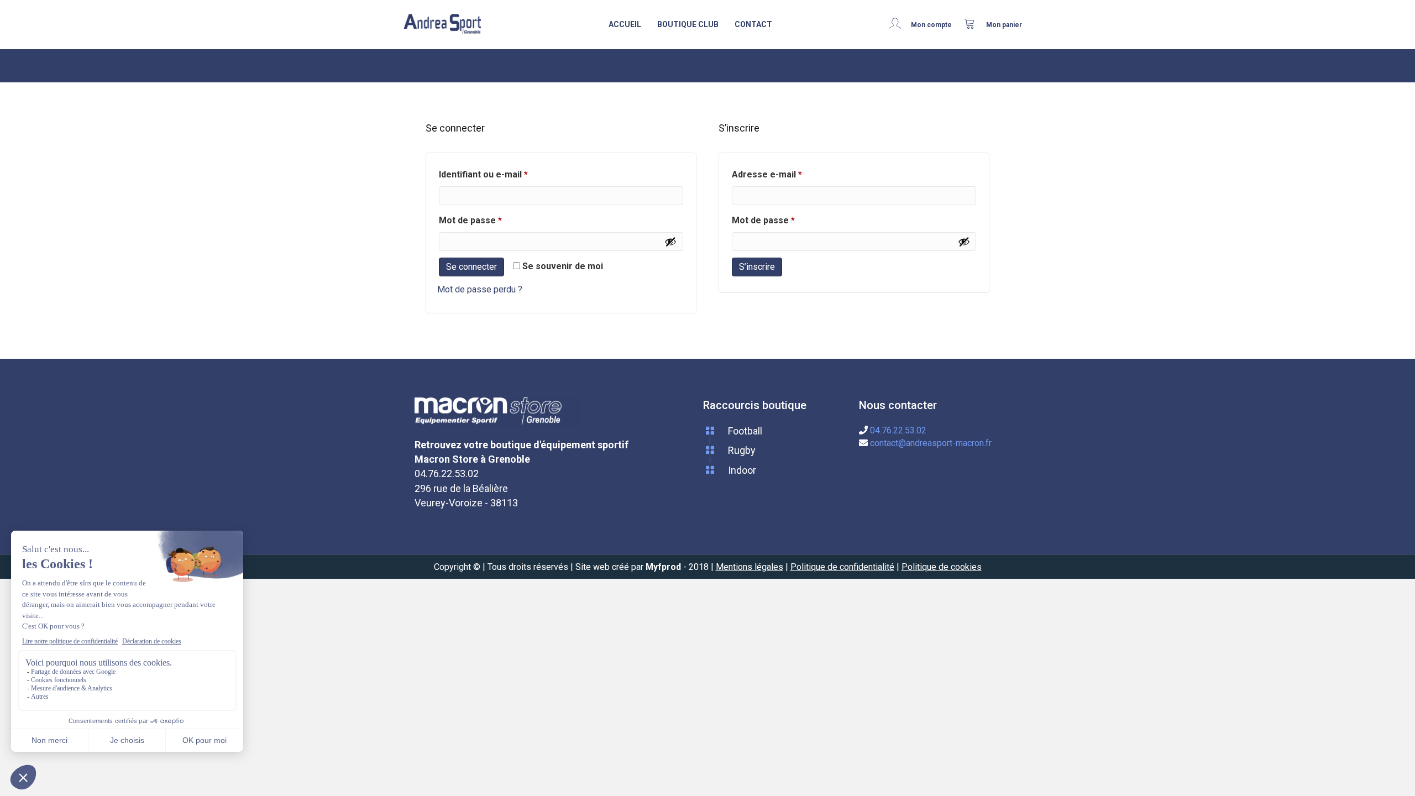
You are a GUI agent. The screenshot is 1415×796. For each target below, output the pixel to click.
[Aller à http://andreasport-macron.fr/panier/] (993, 24)
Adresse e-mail (790, 174)
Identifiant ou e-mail (506, 174)
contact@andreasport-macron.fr (931, 443)
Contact (753, 24)
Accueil (625, 24)
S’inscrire (757, 266)
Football (745, 431)
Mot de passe (493, 220)
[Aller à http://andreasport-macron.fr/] (442, 24)
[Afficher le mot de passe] (670, 241)
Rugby (742, 450)
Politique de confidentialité (842, 567)
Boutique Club (688, 24)
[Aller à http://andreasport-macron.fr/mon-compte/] (924, 24)
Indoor (742, 470)
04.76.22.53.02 (898, 430)
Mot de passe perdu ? (479, 289)
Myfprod (663, 567)
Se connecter (471, 266)
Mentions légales (749, 567)
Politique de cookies (942, 567)
